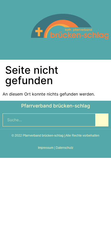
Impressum (45, 148)
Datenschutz (64, 148)
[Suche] (101, 120)
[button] (55, 47)
